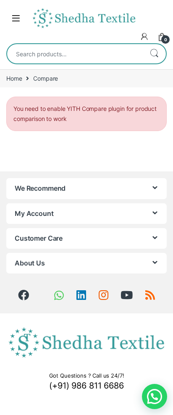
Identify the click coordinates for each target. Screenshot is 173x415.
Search (154, 53)
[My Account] (144, 37)
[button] (154, 396)
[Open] (16, 18)
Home (14, 78)
